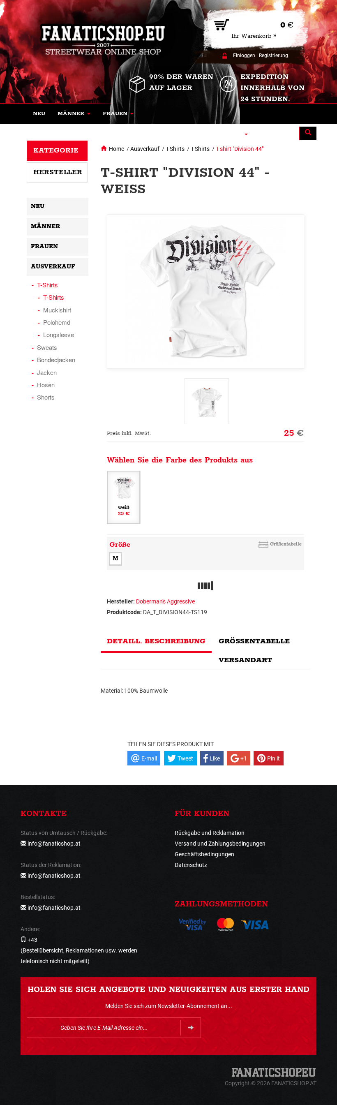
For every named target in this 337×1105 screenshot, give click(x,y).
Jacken (47, 372)
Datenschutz (191, 865)
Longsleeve (58, 334)
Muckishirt (57, 309)
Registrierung (273, 55)
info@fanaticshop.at (54, 843)
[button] (74, 114)
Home (116, 149)
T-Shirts (175, 149)
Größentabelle (286, 544)
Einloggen (244, 55)
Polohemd (56, 322)
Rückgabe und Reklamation (210, 833)
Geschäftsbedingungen (204, 854)
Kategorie (55, 150)
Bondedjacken (56, 359)
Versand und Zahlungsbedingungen (220, 843)
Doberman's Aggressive (165, 601)
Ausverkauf (144, 149)
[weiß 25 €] (123, 497)
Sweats (47, 347)
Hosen (46, 384)
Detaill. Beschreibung (156, 641)
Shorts (46, 397)
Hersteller (57, 172)
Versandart (245, 660)
